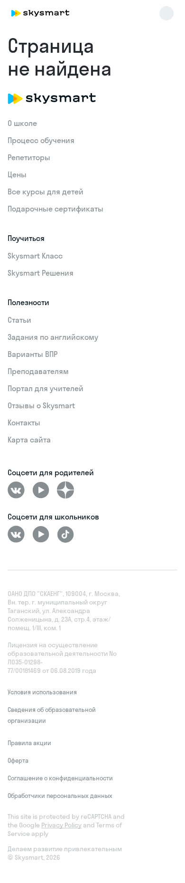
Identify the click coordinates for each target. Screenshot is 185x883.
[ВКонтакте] (16, 490)
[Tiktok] (65, 534)
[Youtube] (40, 490)
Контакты (24, 422)
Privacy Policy (61, 825)
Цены (17, 174)
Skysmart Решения (41, 273)
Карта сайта (29, 439)
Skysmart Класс (35, 255)
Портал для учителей (45, 388)
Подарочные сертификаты (55, 208)
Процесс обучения (41, 140)
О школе (22, 123)
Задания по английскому (53, 337)
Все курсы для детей (45, 191)
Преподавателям (38, 371)
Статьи (19, 320)
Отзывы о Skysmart (41, 405)
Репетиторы (29, 157)
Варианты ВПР (32, 354)
